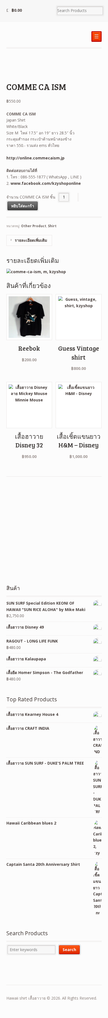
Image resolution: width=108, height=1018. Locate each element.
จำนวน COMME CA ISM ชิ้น (30, 197)
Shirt (52, 226)
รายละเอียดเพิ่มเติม (30, 240)
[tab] (29, 240)
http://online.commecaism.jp (35, 158)
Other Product (33, 226)
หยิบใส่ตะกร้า (22, 206)
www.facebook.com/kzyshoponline (46, 183)
